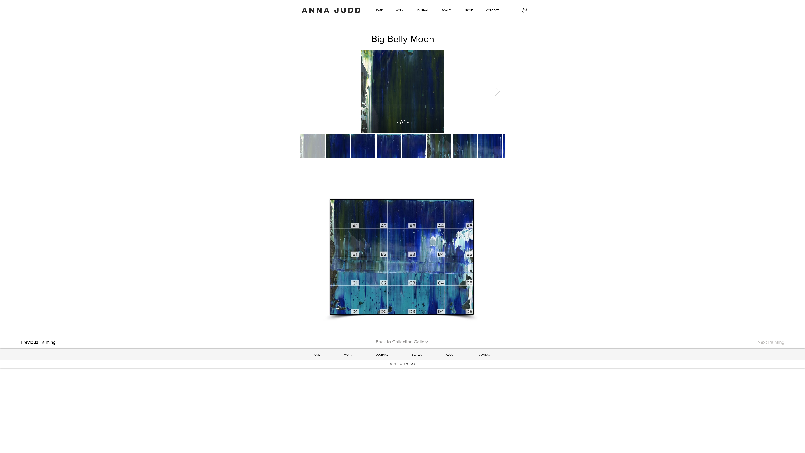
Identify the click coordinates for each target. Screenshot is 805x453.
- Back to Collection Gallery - (402, 341)
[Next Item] (497, 91)
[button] (399, 10)
